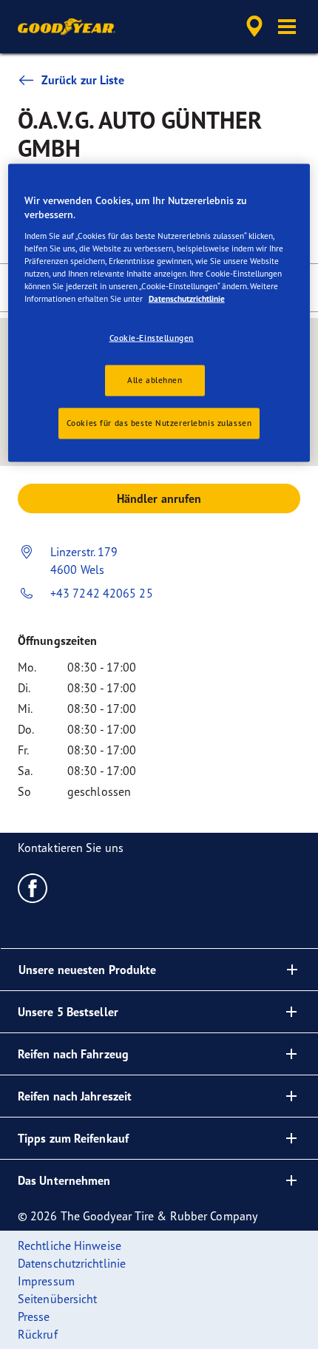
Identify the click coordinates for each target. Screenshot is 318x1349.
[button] (287, 26)
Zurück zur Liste (83, 79)
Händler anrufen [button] (159, 498)
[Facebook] (33, 887)
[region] (159, 312)
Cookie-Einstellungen (151, 338)
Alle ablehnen (154, 380)
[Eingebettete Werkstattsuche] (254, 26)
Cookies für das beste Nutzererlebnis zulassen (159, 423)
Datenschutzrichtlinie (187, 299)
